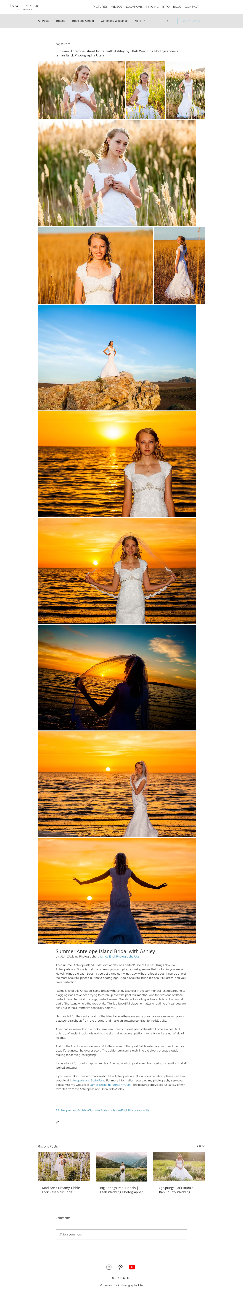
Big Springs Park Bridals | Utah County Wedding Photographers (177, 1190)
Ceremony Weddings (114, 20)
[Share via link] (57, 1122)
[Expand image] (81, 90)
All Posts (43, 20)
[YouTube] (132, 1267)
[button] (165, 7)
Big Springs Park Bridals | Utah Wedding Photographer (121, 1190)
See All (201, 1145)
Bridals (60, 20)
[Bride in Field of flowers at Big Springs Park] (179, 1166)
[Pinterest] (120, 1267)
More (138, 20)
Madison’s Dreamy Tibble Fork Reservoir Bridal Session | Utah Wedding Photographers (61, 1190)
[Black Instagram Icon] (109, 1267)
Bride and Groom (83, 20)
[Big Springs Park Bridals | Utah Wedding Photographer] (121, 1167)
